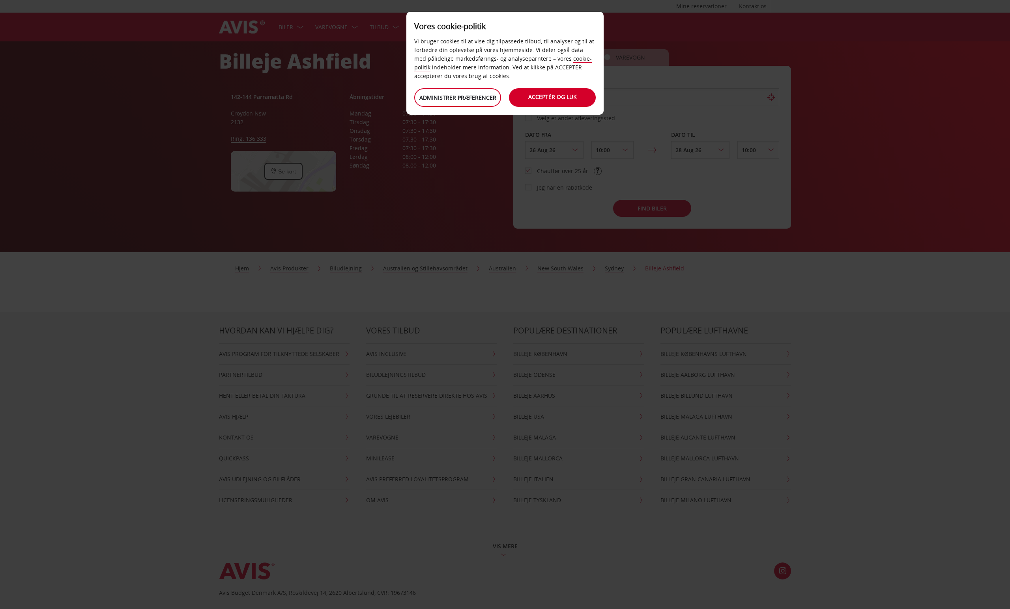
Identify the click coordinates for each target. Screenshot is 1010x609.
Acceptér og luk (552, 97)
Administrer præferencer (457, 97)
